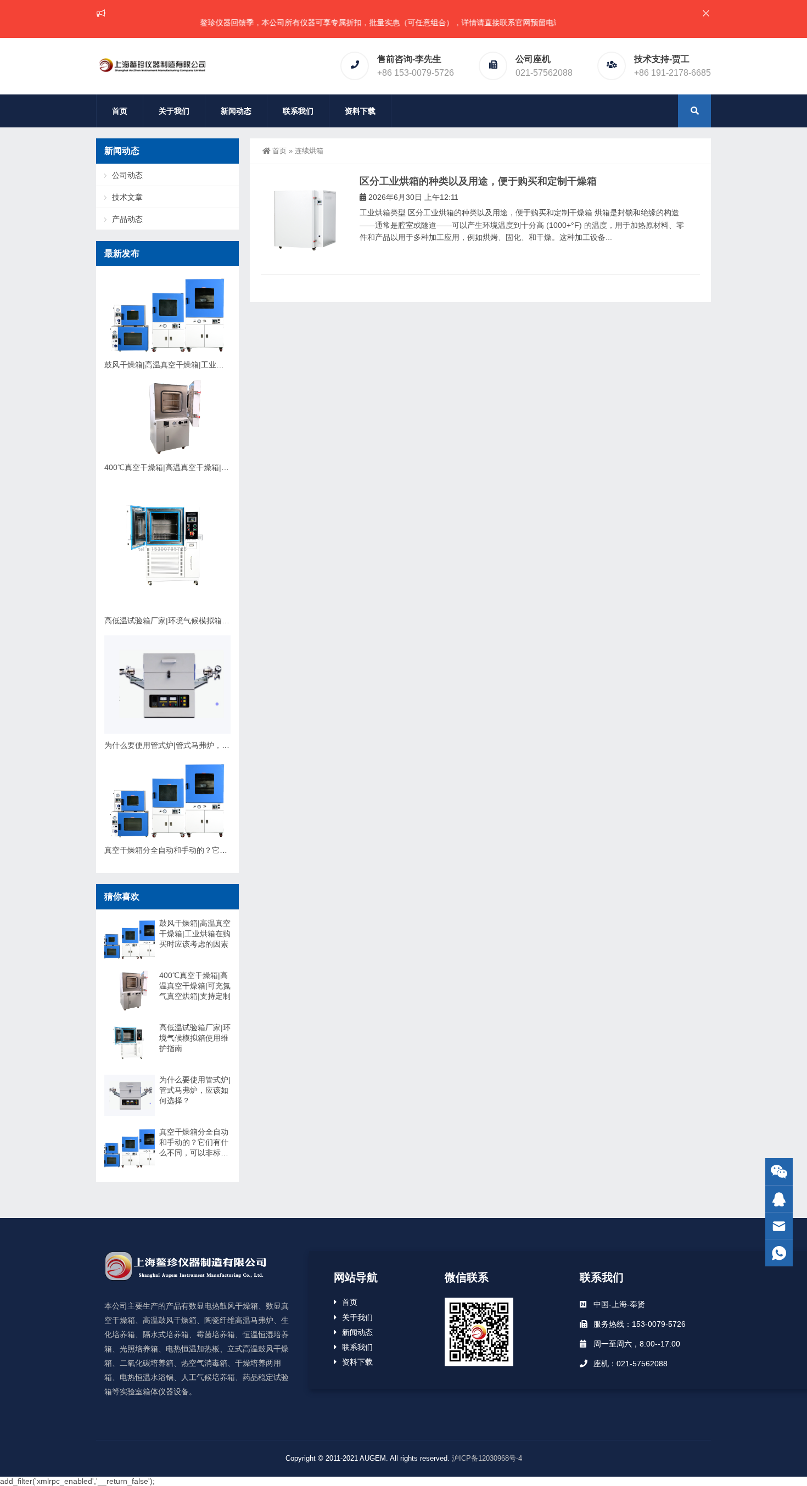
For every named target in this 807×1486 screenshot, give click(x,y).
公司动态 (127, 175)
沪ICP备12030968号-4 (487, 1458)
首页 (119, 111)
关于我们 (174, 111)
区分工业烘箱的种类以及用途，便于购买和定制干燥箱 (478, 181)
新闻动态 (236, 111)
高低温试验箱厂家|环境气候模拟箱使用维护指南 (186, 620)
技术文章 (127, 197)
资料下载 (360, 111)
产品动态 (127, 219)
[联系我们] (779, 1199)
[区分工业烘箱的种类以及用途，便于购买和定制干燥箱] (305, 219)
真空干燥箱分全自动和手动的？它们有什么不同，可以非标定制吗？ (219, 850)
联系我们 (298, 111)
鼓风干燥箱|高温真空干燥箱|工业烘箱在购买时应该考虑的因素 (210, 364)
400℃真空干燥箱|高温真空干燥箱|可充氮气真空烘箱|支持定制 (210, 467)
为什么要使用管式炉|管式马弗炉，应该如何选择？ (190, 745)
